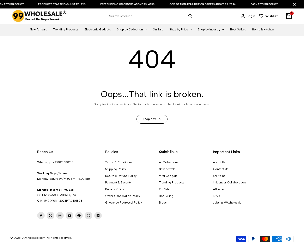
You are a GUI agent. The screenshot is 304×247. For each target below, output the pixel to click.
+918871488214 (63, 162)
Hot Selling (166, 196)
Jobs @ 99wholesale (227, 202)
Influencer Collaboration (229, 182)
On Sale (164, 189)
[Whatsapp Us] (37, 168)
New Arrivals (167, 169)
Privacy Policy (114, 189)
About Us (219, 162)
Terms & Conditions (118, 162)
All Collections (168, 162)
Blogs (163, 202)
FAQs (216, 196)
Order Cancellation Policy (122, 196)
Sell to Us (219, 176)
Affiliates (219, 189)
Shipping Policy (115, 169)
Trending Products (171, 182)
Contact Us (220, 169)
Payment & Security (118, 182)
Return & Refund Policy (120, 176)
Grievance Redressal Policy (123, 202)
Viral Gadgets (168, 176)
